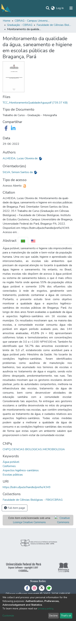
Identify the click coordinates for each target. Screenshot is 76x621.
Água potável (11, 462)
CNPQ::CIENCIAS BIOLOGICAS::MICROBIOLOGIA (34, 449)
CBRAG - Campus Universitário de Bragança (32, 21)
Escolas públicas (13, 475)
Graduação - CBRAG (19, 25)
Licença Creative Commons (29, 522)
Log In (60, 8)
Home (6, 21)
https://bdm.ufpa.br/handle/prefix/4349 (27, 487)
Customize (8, 615)
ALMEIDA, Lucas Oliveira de (20, 158)
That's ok (66, 615)
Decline (53, 615)
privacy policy (45, 608)
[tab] (23, 241)
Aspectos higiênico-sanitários (21, 470)
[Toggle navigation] (71, 8)
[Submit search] (47, 8)
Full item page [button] (16, 508)
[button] (53, 8)
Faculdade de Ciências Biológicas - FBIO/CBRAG (54, 25)
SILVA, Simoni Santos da (18, 172)
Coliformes (9, 466)
